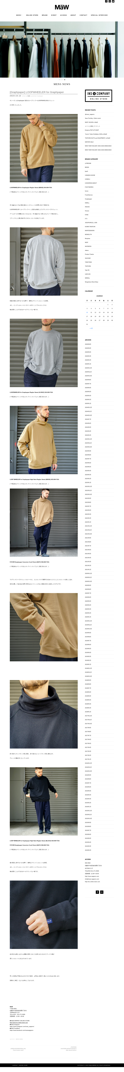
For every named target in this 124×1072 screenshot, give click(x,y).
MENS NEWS (19, 1039)
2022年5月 (88, 510)
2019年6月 (88, 644)
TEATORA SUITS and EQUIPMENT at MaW (97, 138)
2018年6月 (88, 692)
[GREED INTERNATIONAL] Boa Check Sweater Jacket (18, 1049)
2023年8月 (88, 455)
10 (87, 312)
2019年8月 (88, 636)
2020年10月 (88, 581)
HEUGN (87, 207)
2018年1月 (88, 711)
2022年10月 (88, 494)
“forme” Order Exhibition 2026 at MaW (96, 134)
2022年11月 (88, 490)
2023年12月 (88, 439)
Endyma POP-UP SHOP (92, 130)
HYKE (86, 214)
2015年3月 (88, 846)
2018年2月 (88, 708)
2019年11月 (88, 625)
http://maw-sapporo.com (92, 876)
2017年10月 (88, 723)
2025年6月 (88, 387)
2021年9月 (88, 538)
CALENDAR (89, 291)
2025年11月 (88, 372)
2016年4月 (88, 795)
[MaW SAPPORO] (62, 9)
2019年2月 (88, 660)
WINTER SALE (89, 142)
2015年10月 (88, 818)
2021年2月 (88, 565)
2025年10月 (88, 376)
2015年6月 (88, 834)
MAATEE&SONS (89, 230)
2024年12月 (88, 407)
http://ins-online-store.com (92, 881)
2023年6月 (88, 463)
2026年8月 (88, 344)
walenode (88, 274)
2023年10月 (88, 447)
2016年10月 (88, 771)
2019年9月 (88, 632)
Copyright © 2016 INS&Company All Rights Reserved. (94, 1065)
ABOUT (73, 15)
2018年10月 (88, 676)
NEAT (86, 242)
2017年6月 (88, 739)
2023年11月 (88, 443)
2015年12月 (88, 810)
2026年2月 (88, 360)
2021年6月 (88, 549)
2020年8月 (88, 589)
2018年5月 (88, 696)
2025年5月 (88, 391)
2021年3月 (88, 561)
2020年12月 (88, 573)
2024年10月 (88, 415)
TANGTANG (88, 262)
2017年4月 (88, 747)
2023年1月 (88, 482)
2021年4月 (88, 557)
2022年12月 (88, 486)
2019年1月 (88, 664)
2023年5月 (88, 466)
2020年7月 (88, 593)
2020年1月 (88, 617)
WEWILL (87, 278)
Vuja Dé (87, 270)
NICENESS (88, 246)
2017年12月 (88, 715)
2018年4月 (88, 700)
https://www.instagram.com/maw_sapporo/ (22, 1026)
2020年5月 (88, 601)
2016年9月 (88, 775)
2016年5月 (88, 791)
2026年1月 (88, 364)
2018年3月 (88, 704)
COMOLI (87, 179)
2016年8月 (88, 779)
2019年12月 (88, 621)
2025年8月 (88, 379)
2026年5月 (88, 352)
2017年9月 (88, 727)
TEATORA (88, 266)
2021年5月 (88, 553)
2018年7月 (88, 688)
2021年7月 (88, 545)
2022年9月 (88, 498)
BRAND (45, 15)
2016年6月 (88, 787)
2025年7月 (88, 383)
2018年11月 (88, 672)
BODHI (87, 167)
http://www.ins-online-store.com (19, 1022)
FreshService (89, 195)
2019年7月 (88, 640)
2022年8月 (88, 502)
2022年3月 (88, 514)
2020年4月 (88, 605)
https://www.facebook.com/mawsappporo (21, 1030)
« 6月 (91, 328)
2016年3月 (88, 798)
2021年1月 (88, 569)
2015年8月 (88, 826)
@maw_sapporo (89, 114)
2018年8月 (88, 684)
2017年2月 (88, 755)
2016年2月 (88, 802)
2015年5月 (88, 838)
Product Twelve (89, 254)
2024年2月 (88, 435)
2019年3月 (88, 656)
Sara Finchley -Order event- (93, 118)
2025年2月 (88, 399)
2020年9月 (88, 585)
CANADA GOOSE (90, 175)
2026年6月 (88, 348)
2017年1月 (88, 759)
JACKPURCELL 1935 (91, 222)
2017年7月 (88, 735)
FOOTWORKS (89, 187)
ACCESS (63, 15)
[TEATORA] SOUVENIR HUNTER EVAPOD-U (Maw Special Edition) (68, 1048)
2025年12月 (88, 368)
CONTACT (83, 15)
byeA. (86, 171)
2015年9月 (88, 822)
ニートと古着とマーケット (92, 126)
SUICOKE (88, 258)
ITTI (86, 218)
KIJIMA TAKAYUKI (90, 226)
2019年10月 (88, 628)
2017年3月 (88, 751)
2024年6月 (88, 423)
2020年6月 (88, 597)
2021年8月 (88, 542)
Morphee (87, 238)
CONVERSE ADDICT (91, 183)
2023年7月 (88, 458)
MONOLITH (88, 234)
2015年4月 (88, 842)
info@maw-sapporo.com (92, 879)
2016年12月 (88, 763)
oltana (87, 250)
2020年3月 (88, 609)
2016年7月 (88, 783)
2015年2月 (88, 850)
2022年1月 (88, 522)
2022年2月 (88, 518)
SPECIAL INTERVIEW (99, 15)
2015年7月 (88, 830)
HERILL (87, 203)
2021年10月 (88, 534)
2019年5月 (88, 648)
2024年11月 (88, 411)
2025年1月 (88, 403)
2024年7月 (88, 419)
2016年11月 (88, 767)
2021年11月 (88, 530)
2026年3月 (88, 356)
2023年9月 (88, 451)
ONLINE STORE (32, 15)
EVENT (54, 15)
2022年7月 (88, 506)
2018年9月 (88, 680)
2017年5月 (88, 743)
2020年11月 (88, 577)
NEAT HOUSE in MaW (91, 122)
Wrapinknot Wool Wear (91, 282)
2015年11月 (88, 814)
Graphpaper (40, 96)
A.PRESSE (88, 163)
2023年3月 (88, 474)
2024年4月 (88, 431)
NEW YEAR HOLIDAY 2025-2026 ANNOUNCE (98, 146)
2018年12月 (88, 668)
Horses (87, 211)
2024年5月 (88, 427)
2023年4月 (88, 470)
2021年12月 (88, 526)
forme (86, 191)
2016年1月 (88, 806)
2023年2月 (88, 478)
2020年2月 (88, 613)
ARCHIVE (88, 340)
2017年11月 (88, 719)
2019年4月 (88, 652)
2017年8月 (88, 731)
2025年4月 (88, 395)
